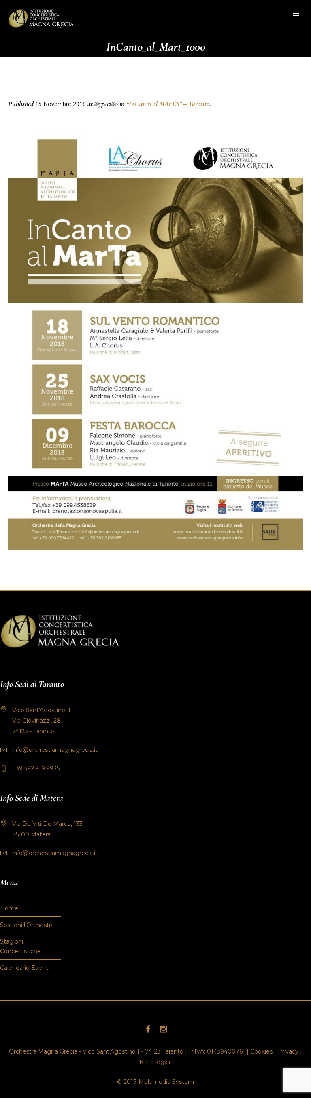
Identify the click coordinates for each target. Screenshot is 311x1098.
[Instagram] (163, 1029)
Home (9, 908)
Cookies (261, 1051)
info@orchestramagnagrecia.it (55, 749)
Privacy (288, 1051)
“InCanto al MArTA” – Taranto (167, 103)
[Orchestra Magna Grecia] (41, 18)
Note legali (154, 1062)
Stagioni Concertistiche (20, 946)
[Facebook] (148, 1029)
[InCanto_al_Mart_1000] (155, 340)
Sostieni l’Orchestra (27, 925)
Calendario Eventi (24, 967)
